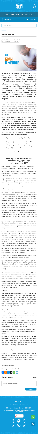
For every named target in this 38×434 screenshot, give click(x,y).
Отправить (30, 389)
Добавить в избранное (11, 41)
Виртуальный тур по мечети (19, 404)
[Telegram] (17, 372)
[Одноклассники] (5, 372)
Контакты (18, 401)
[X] (11, 372)
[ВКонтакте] (3, 372)
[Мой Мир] (8, 372)
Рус (31, 19)
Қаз (27, 19)
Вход (34, 377)
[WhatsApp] (14, 372)
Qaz (35, 19)
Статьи (4, 30)
